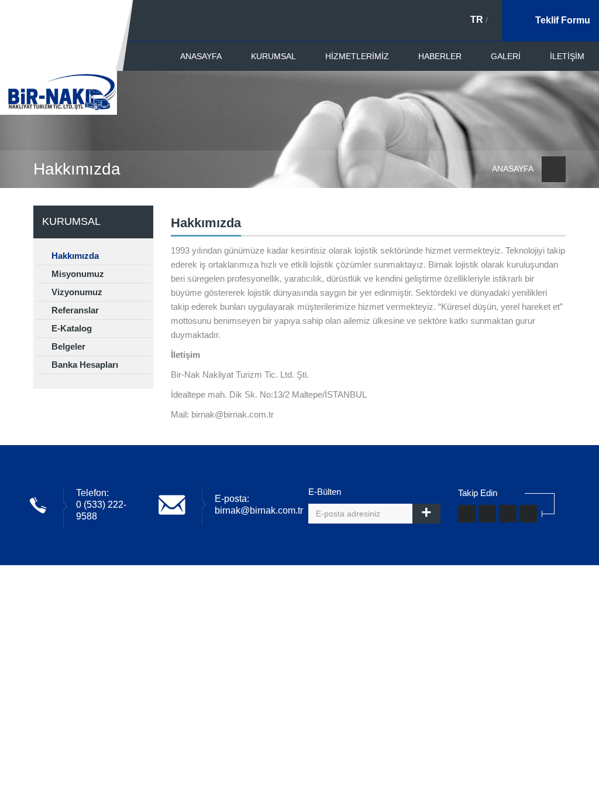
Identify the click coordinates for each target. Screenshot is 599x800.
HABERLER (440, 56)
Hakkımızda (74, 256)
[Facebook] (467, 513)
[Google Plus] (528, 513)
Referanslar (74, 310)
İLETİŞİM (567, 56)
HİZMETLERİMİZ (357, 56)
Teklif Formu (562, 20)
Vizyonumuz (75, 292)
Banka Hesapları (83, 365)
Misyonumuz (76, 274)
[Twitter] (487, 513)
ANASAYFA (201, 56)
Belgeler (67, 346)
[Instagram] (508, 513)
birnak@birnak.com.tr (259, 510)
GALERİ (506, 56)
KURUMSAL (273, 56)
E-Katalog (70, 328)
